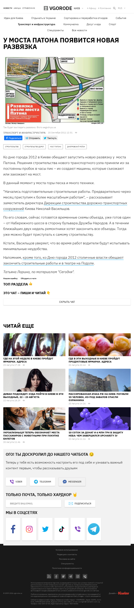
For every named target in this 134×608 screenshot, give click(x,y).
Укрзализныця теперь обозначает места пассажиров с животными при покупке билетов (31, 435)
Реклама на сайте (67, 559)
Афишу (92, 8)
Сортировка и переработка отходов (86, 18)
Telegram (45, 481)
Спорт (112, 24)
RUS (120, 8)
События (121, 18)
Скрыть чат (67, 301)
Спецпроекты (55, 30)
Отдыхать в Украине (43, 18)
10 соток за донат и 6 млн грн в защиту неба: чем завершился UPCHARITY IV (96, 434)
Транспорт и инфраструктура (36, 24)
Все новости (79, 30)
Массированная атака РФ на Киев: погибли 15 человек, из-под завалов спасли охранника (98, 397)
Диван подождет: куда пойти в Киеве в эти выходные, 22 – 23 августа (33, 395)
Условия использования (67, 550)
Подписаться (83, 503)
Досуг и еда (94, 24)
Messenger (74, 481)
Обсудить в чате (28, 278)
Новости (7, 8)
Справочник (28, 8)
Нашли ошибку (10, 278)
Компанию (105, 8)
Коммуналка (70, 24)
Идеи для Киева (13, 18)
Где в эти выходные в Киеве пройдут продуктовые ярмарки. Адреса (94, 360)
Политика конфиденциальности (67, 568)
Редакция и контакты (67, 554)
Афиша (17, 8)
